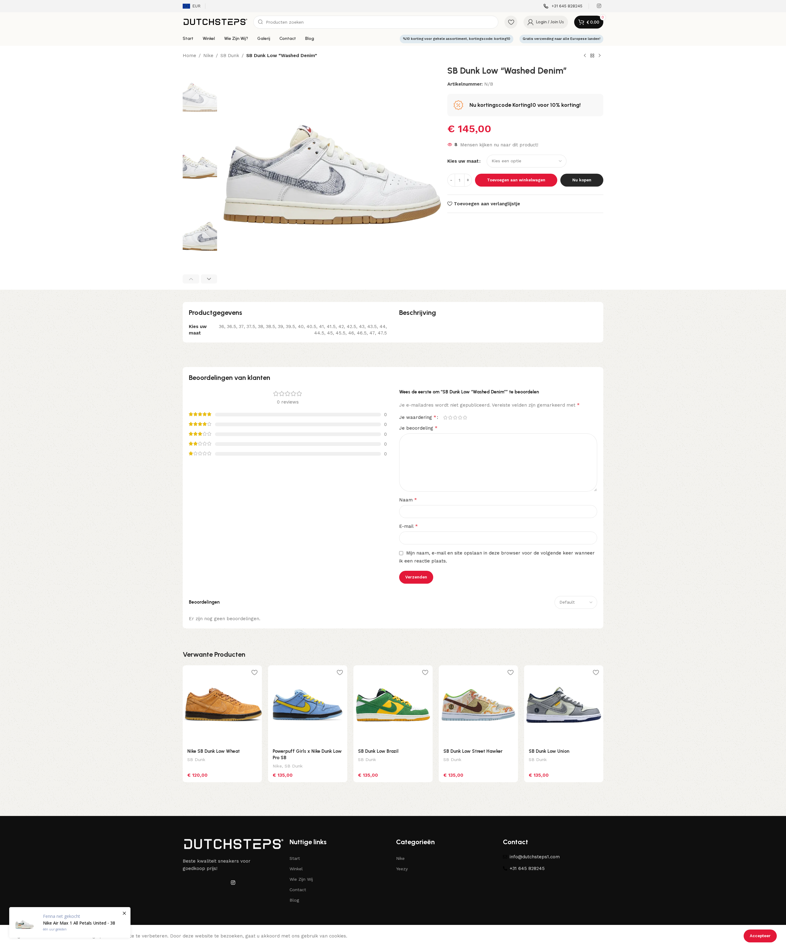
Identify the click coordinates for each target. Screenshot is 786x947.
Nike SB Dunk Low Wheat (213, 751)
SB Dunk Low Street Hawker (473, 751)
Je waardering (417, 417)
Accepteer (760, 935)
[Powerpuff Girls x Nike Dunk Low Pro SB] (307, 704)
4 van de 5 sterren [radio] (459, 417)
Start (295, 858)
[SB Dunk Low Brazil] (393, 704)
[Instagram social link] (599, 6)
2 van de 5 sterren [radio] (450, 417)
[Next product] (599, 56)
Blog (294, 900)
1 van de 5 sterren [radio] (445, 417)
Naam (408, 500)
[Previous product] (585, 56)
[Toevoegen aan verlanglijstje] (254, 672)
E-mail (408, 526)
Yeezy (402, 868)
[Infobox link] (562, 6)
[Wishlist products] (510, 22)
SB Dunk (229, 55)
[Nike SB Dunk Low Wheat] (222, 704)
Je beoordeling (418, 428)
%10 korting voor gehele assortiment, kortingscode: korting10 (456, 39)
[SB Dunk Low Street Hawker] (478, 704)
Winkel (296, 868)
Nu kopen (581, 180)
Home (189, 55)
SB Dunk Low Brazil (378, 751)
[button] (191, 279)
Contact (298, 889)
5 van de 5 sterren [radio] (464, 417)
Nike (208, 55)
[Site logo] (215, 22)
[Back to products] (592, 56)
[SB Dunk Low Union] (563, 704)
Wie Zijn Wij (301, 879)
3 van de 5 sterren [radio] (455, 417)
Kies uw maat (463, 161)
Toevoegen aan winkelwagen (516, 180)
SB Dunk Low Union (549, 751)
